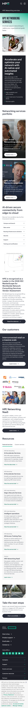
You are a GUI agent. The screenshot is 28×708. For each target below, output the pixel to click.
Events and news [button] (7, 669)
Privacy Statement (9, 694)
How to (6, 634)
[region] (14, 351)
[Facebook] (16, 653)
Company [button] (5, 660)
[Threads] (13, 653)
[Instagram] (10, 653)
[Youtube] (19, 653)
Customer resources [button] (8, 673)
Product (7, 637)
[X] (7, 653)
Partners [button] (4, 678)
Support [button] (4, 664)
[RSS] (22, 653)
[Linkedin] (3, 653)
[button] (26, 682)
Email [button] (5, 641)
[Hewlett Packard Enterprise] (5, 4)
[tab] (7, 444)
